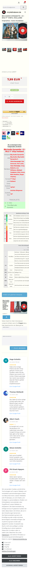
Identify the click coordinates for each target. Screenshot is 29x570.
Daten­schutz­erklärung (20, 539)
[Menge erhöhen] (9, 97)
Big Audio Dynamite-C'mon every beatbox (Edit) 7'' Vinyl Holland (6, 305)
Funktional (8, 549)
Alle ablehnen (14, 560)
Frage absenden (19, 348)
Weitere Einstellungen (9, 551)
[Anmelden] (19, 2)
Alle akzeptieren (14, 556)
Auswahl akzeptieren (14, 565)
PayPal (7, 547)
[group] (18, 307)
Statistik (7, 544)
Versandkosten (5, 117)
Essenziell (8, 542)
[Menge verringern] (12, 97)
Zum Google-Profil (15, 386)
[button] (14, 112)
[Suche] (23, 7)
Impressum (5, 534)
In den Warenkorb (15, 101)
